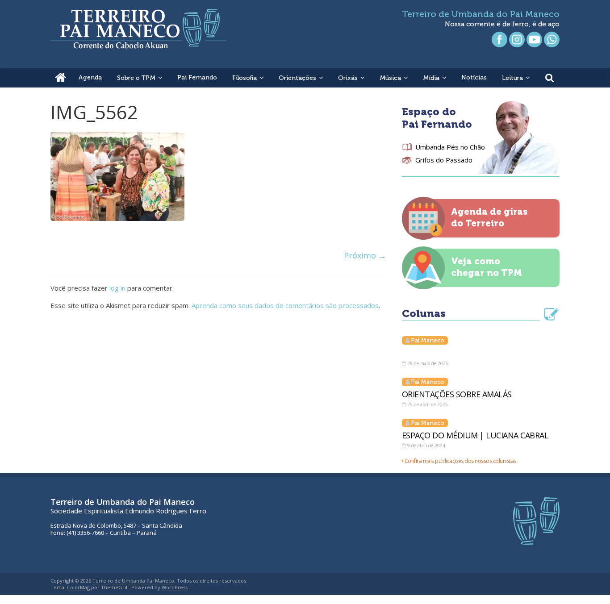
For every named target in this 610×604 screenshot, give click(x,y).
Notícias (474, 77)
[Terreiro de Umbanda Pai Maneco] (60, 77)
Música (390, 78)
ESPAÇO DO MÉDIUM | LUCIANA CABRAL (475, 435)
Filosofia (244, 78)
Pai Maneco (427, 340)
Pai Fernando (197, 77)
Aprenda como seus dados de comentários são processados (285, 305)
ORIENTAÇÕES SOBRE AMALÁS (457, 394)
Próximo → (365, 255)
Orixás (348, 78)
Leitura (512, 78)
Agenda (90, 77)
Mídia (431, 78)
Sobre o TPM (136, 78)
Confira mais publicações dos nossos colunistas (460, 461)
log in (117, 287)
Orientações (297, 78)
